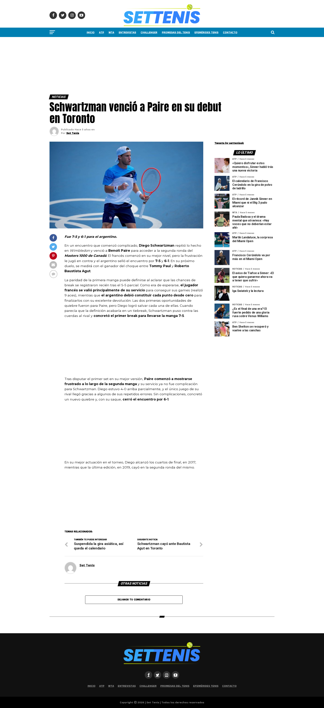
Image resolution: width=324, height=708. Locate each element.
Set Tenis (72, 133)
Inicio (90, 32)
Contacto (230, 32)
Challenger (149, 32)
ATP (101, 32)
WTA (111, 32)
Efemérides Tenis (206, 32)
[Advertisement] (112, 65)
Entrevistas (127, 32)
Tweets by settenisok (229, 143)
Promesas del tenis (176, 32)
